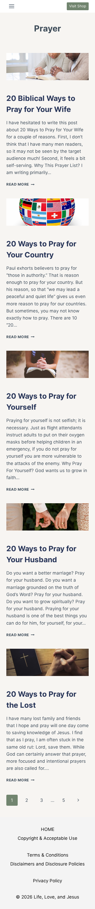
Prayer (55, 87)
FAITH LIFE (15, 87)
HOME (47, 829)
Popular (35, 385)
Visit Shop (77, 6)
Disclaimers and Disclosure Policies (47, 864)
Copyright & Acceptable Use (47, 838)
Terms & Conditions (47, 855)
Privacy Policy (47, 880)
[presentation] (47, 66)
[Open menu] (11, 6)
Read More (20, 184)
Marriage (36, 87)
